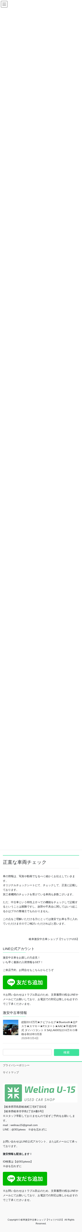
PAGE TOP (76, 1191)
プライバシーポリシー (16, 1065)
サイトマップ (11, 1072)
